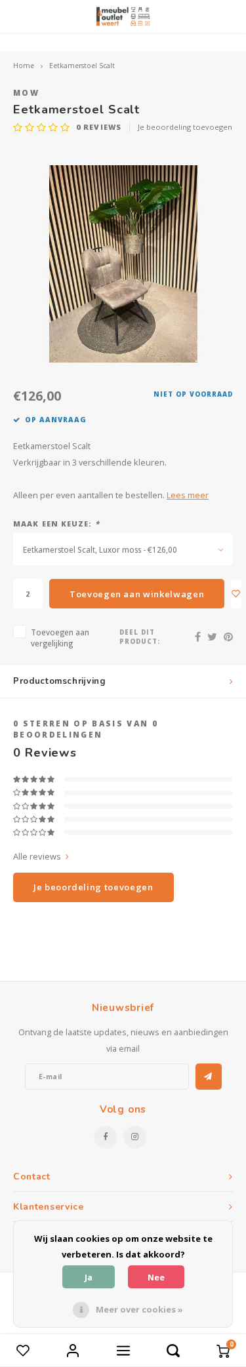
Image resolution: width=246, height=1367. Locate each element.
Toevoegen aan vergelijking (60, 637)
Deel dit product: (139, 637)
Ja (88, 1277)
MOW (26, 92)
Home (23, 65)
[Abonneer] (208, 1076)
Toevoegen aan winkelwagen (137, 594)
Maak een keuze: (56, 523)
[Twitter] (212, 636)
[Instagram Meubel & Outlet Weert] (134, 1137)
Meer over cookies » (139, 1309)
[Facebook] (198, 636)
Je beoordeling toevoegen (185, 127)
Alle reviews (37, 856)
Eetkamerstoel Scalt (82, 65)
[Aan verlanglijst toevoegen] (236, 593)
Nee (156, 1277)
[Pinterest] (228, 636)
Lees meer (188, 495)
